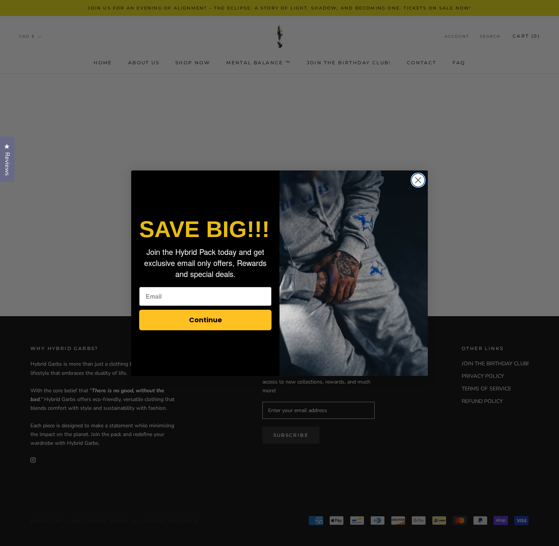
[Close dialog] (418, 180)
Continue (205, 320)
